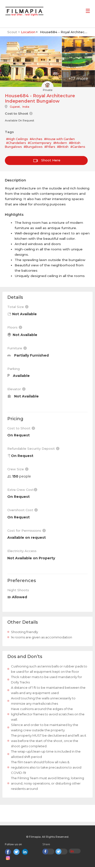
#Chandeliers (16, 143)
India (25, 106)
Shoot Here (50, 160)
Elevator (14, 389)
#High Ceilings (17, 139)
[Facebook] (8, 852)
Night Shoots (18, 590)
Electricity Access (22, 551)
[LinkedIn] (25, 852)
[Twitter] (16, 852)
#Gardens (77, 147)
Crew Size (16, 469)
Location (28, 32)
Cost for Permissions (24, 530)
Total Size (16, 307)
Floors (13, 327)
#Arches (36, 139)
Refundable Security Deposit (31, 448)
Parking (13, 369)
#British (62, 147)
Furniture (15, 348)
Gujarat (15, 106)
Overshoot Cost (20, 510)
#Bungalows (33, 147)
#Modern (60, 143)
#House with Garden (59, 139)
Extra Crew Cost (20, 490)
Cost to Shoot (19, 428)
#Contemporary (39, 143)
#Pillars (49, 147)
